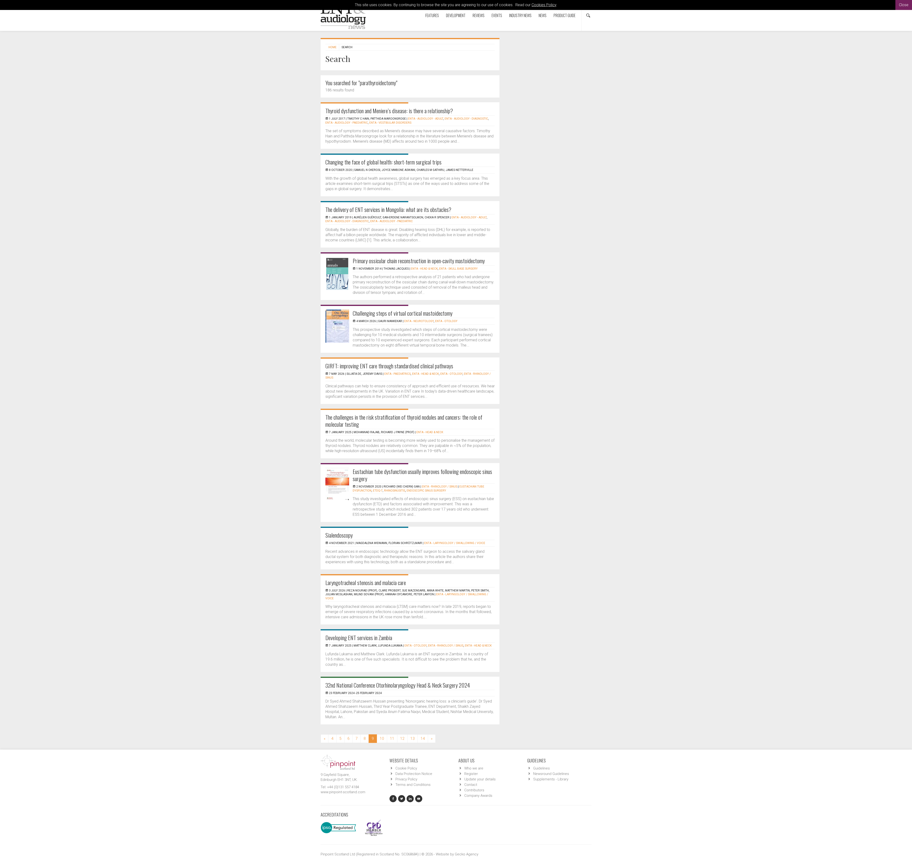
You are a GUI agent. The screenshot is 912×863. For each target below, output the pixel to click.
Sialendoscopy (339, 535)
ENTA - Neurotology (419, 321)
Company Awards (478, 795)
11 (392, 738)
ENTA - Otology (446, 321)
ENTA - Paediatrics (397, 373)
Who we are (473, 768)
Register (471, 774)
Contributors (474, 790)
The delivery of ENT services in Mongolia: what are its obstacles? (388, 209)
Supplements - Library (550, 779)
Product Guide (564, 15)
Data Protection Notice (413, 774)
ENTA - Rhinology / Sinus (439, 486)
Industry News (520, 15)
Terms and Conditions (413, 785)
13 (412, 738)
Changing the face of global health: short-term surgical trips (383, 162)
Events (497, 15)
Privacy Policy (406, 779)
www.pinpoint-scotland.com (343, 792)
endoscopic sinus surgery (426, 490)
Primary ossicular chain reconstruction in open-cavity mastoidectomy (419, 260)
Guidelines (541, 768)
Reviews (478, 15)
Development (456, 15)
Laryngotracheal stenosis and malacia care (365, 582)
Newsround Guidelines (551, 774)
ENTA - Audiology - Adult (425, 118)
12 (402, 738)
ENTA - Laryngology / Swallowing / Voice (454, 543)
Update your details (480, 779)
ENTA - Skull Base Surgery (458, 268)
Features (432, 15)
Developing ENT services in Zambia (358, 637)
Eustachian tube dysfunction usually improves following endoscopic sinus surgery (422, 475)
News (542, 15)
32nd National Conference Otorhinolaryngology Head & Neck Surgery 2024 (397, 685)
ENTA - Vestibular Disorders (390, 122)
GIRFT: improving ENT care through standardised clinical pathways (389, 365)
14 (423, 738)
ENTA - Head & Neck (424, 268)
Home (332, 47)
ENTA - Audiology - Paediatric (346, 122)
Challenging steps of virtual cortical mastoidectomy (402, 313)
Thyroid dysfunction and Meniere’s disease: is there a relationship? (389, 110)
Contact (470, 785)
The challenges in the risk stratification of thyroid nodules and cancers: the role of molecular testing (403, 420)
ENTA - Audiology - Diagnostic (466, 118)
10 (382, 738)
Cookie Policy (406, 768)
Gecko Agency (466, 854)
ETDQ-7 (378, 490)
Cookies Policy (544, 5)
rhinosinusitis (394, 490)
